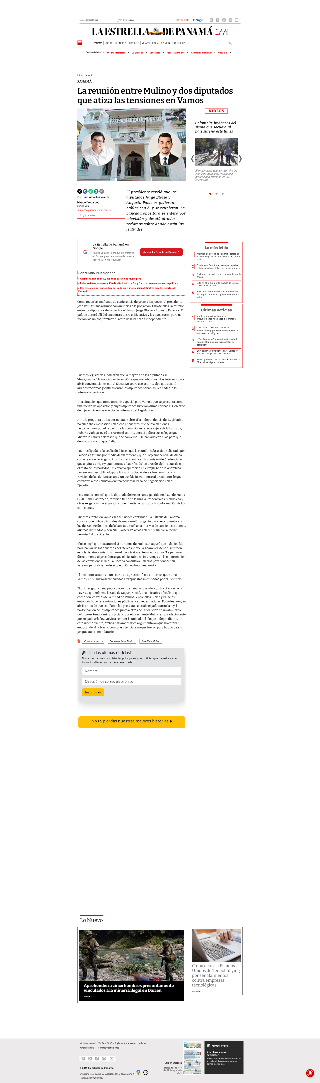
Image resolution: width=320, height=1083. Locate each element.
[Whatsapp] (90, 191)
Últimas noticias (216, 310)
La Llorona (137, 53)
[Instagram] (230, 20)
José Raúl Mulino (175, 53)
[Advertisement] (131, 863)
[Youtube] (237, 20)
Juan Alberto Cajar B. (95, 197)
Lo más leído (216, 247)
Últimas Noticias (116, 53)
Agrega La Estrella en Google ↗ (161, 252)
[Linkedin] (96, 191)
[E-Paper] (182, 20)
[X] (217, 20)
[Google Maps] (138, 1072)
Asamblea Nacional (201, 53)
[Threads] (211, 20)
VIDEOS (216, 111)
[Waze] (145, 1072)
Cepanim (223, 53)
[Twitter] (79, 191)
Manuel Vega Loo (88, 202)
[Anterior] (192, 159)
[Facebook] (224, 20)
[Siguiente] (240, 159)
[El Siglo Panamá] (198, 20)
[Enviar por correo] (101, 191)
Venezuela (155, 53)
